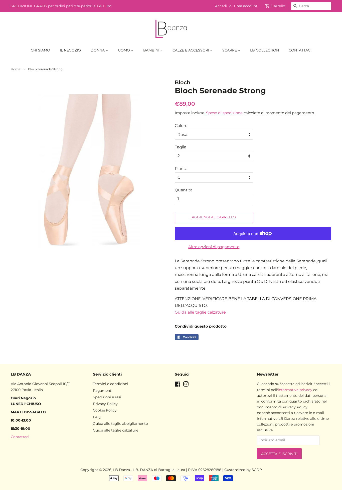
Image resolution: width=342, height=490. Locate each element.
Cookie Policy (105, 410)
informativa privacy (295, 390)
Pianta (181, 168)
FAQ (97, 417)
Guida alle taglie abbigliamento (120, 424)
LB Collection (264, 50)
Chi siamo (40, 50)
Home (15, 69)
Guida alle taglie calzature (200, 312)
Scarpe (230, 50)
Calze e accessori (191, 50)
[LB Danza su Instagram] (186, 385)
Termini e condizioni (110, 384)
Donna (98, 50)
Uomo (124, 50)
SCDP (257, 470)
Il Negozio (70, 50)
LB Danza (122, 470)
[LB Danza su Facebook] (178, 385)
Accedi (221, 6)
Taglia (180, 147)
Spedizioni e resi (107, 397)
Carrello (278, 6)
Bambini (151, 50)
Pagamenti (102, 391)
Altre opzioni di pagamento (213, 246)
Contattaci (300, 50)
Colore (181, 125)
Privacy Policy (105, 404)
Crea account (245, 6)
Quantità (184, 190)
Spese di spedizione (224, 112)
